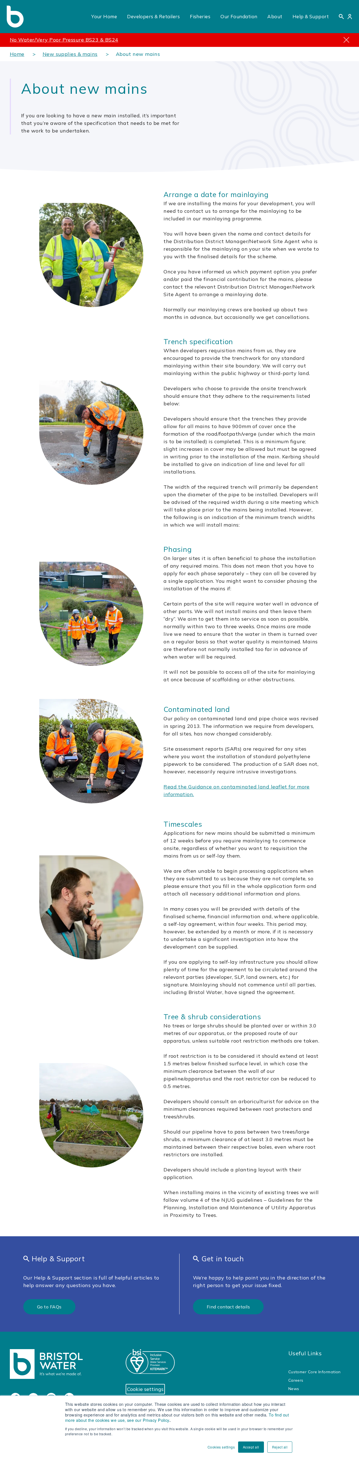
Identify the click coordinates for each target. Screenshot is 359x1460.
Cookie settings (145, 1389)
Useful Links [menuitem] (305, 1353)
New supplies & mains (70, 54)
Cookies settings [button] (221, 1447)
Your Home (104, 16)
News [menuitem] (293, 1388)
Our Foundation (238, 16)
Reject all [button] (280, 1447)
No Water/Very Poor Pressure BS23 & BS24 (64, 39)
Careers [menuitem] (295, 1380)
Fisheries (200, 16)
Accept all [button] (251, 1447)
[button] (341, 16)
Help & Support (311, 16)
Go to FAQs (49, 1307)
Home (17, 54)
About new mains (138, 54)
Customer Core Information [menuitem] (314, 1371)
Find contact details (228, 1307)
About (274, 16)
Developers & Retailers (153, 16)
